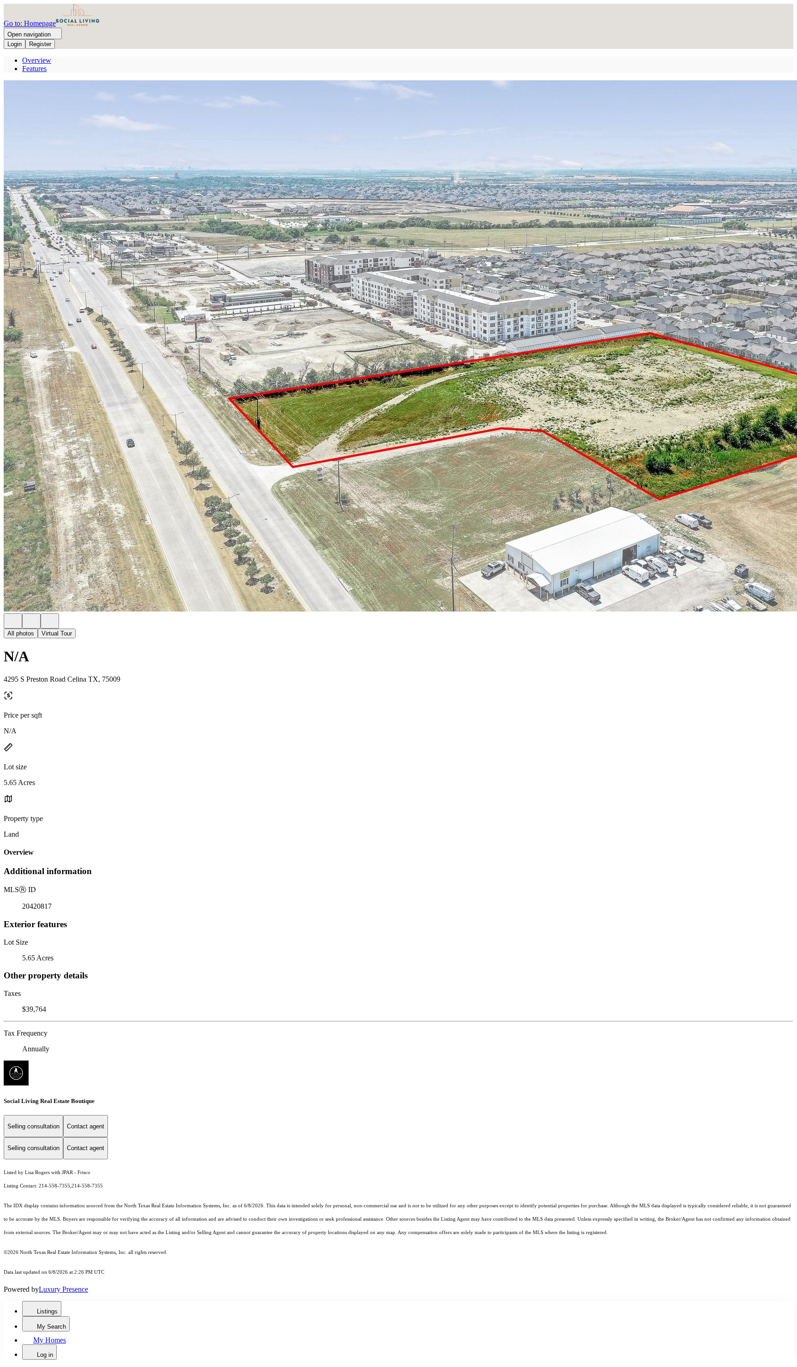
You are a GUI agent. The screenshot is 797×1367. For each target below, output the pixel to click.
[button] (398, 346)
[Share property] (50, 621)
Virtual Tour (57, 633)
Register (40, 44)
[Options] (13, 621)
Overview (36, 60)
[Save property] (31, 621)
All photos (20, 633)
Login (14, 44)
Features (34, 68)
